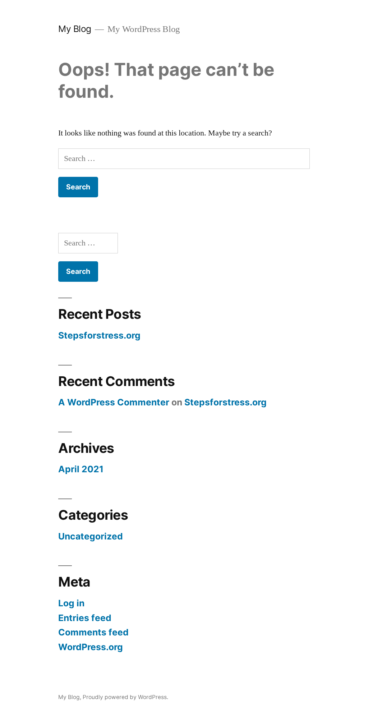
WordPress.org (90, 647)
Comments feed (93, 632)
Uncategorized (90, 536)
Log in (71, 603)
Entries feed (84, 617)
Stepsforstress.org (99, 335)
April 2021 (81, 469)
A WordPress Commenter (113, 402)
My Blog (74, 28)
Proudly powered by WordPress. (125, 697)
